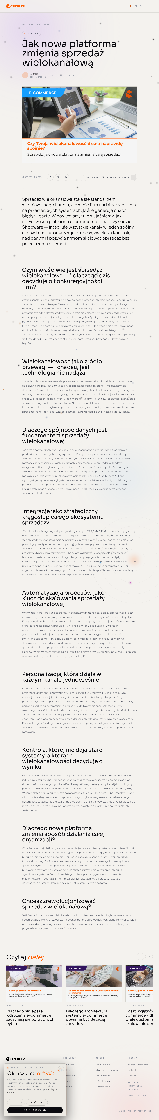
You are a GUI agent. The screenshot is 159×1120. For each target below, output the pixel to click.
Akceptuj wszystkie (35, 1110)
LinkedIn (132, 1070)
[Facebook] (50, 177)
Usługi (66, 1070)
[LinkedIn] (66, 177)
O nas (66, 1081)
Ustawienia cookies (138, 1096)
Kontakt (67, 1086)
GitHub (132, 1075)
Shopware (68, 1064)
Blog (33, 25)
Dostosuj (15, 1102)
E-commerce (31, 33)
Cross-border (103, 1075)
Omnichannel (103, 1086)
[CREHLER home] (15, 6)
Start (25, 25)
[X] (58, 177)
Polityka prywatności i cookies (137, 1086)
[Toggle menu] (151, 6)
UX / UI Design (103, 1081)
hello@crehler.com (138, 1064)
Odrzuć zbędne (37, 1102)
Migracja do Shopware (108, 1070)
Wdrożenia (69, 1075)
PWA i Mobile (103, 1064)
